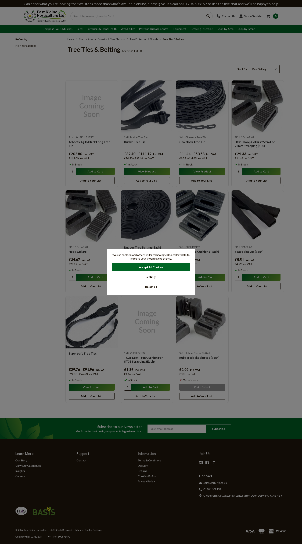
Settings (151, 276)
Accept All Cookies (151, 267)
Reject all (151, 286)
